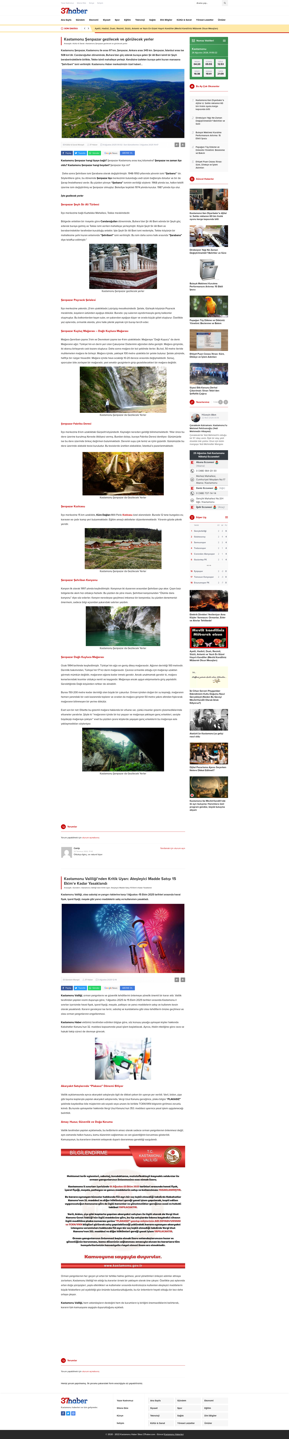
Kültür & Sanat (78, 43)
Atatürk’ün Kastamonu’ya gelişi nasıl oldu (115, 28)
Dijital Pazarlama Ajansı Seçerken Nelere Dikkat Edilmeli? (208, 769)
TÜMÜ (215, 402)
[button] (123, 163)
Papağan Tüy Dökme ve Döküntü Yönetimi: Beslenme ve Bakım (207, 322)
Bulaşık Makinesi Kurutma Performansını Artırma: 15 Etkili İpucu (206, 286)
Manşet (81, 145)
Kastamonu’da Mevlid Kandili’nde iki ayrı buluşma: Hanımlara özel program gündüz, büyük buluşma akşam (207, 805)
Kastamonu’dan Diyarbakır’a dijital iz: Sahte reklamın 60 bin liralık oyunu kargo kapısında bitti (208, 216)
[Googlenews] (73, 1413)
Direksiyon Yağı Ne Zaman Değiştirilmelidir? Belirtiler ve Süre (208, 251)
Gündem (76, 888)
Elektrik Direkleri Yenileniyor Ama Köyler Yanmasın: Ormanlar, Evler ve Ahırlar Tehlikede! (207, 617)
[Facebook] (63, 1413)
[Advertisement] (50, 85)
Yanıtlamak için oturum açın (172, 848)
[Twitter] (68, 1413)
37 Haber (93, 145)
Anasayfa (67, 43)
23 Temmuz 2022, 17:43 (83, 851)
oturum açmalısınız (90, 837)
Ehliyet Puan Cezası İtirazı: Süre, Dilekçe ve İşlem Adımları (207, 355)
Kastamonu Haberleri (174, 1434)
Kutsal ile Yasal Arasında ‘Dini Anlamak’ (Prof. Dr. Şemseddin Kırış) (208, 427)
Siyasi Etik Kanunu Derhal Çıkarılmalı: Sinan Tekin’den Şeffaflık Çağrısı (204, 390)
